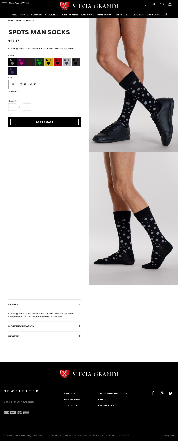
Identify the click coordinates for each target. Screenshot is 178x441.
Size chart (13, 91)
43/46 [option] (33, 84)
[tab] (44, 304)
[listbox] (44, 67)
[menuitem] (14, 14)
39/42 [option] (23, 84)
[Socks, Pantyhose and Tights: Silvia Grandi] (89, 6)
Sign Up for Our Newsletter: (19, 401)
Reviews (13, 336)
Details (13, 304)
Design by (167, 435)
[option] (12, 62)
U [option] (13, 84)
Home (11, 20)
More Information (21, 326)
